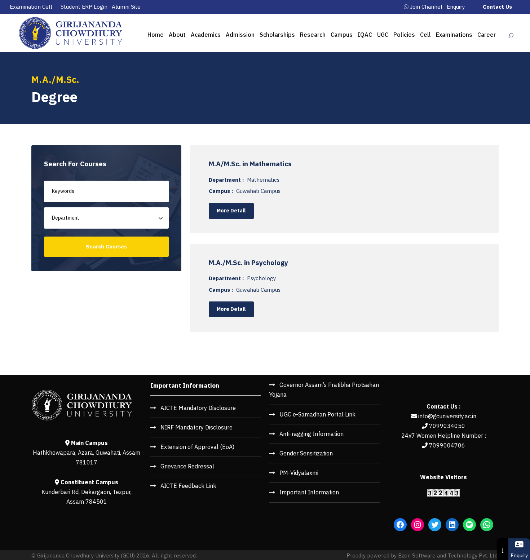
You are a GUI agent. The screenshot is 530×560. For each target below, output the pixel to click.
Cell (425, 34)
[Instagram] (417, 524)
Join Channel (426, 6)
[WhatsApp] (486, 524)
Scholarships (277, 34)
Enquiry (456, 6)
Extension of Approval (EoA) (197, 446)
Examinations (454, 34)
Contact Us (497, 6)
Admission (240, 34)
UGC (382, 34)
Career (486, 34)
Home (155, 34)
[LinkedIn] (452, 524)
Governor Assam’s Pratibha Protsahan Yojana (324, 389)
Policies (404, 34)
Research (313, 34)
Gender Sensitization (306, 453)
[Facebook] (400, 524)
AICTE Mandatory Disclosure (198, 407)
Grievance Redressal (187, 466)
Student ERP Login (84, 6)
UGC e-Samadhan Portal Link (317, 414)
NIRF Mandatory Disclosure (196, 427)
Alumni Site (126, 6)
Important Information (309, 492)
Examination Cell (31, 6)
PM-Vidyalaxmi (298, 472)
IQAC (365, 34)
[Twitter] (434, 524)
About (177, 34)
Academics (206, 34)
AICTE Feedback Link (188, 485)
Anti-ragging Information (311, 433)
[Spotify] (469, 524)
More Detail (231, 210)
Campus (342, 34)
